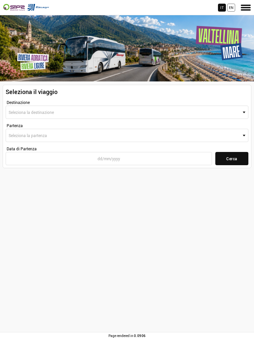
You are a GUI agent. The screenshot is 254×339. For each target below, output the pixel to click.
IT (222, 7)
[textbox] (127, 112)
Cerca (231, 158)
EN (231, 7)
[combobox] (127, 112)
